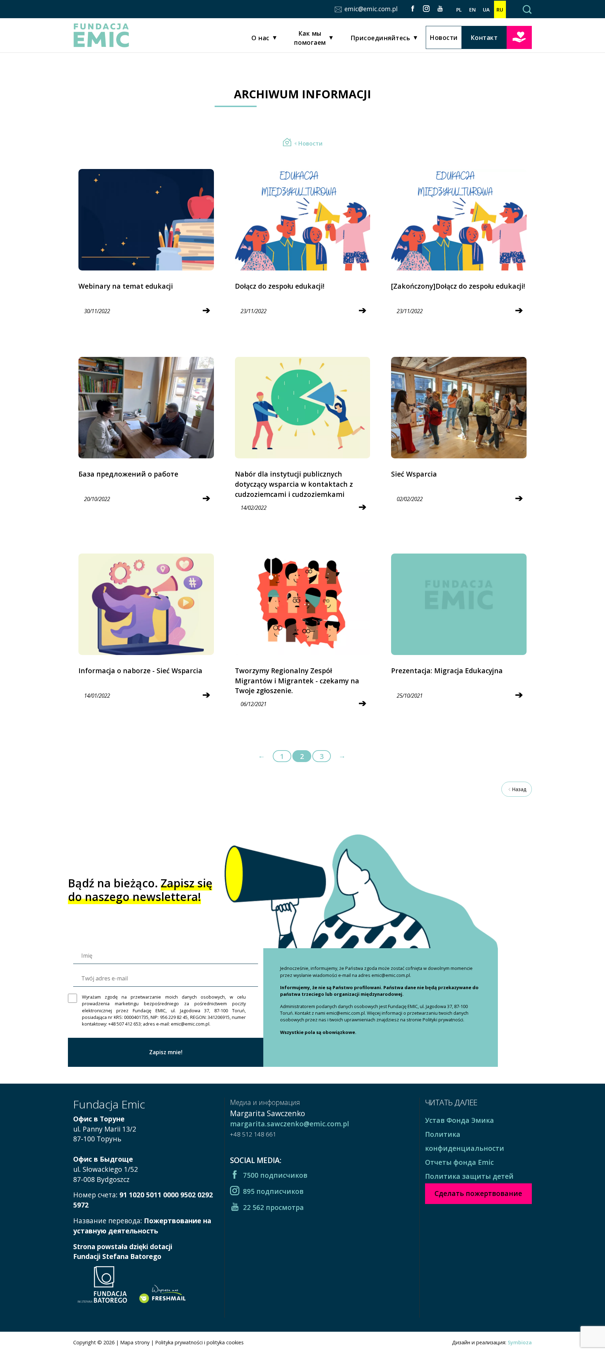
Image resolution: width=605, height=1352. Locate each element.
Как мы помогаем (310, 37)
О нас (260, 38)
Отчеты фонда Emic (459, 1162)
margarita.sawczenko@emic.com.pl (289, 1123)
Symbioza (520, 1342)
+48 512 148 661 (253, 1134)
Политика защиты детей (469, 1176)
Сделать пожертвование (519, 37)
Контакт (484, 37)
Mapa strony (134, 1342)
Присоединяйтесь (380, 38)
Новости (444, 37)
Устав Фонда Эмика (459, 1120)
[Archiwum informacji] (287, 143)
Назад (519, 789)
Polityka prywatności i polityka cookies (199, 1342)
